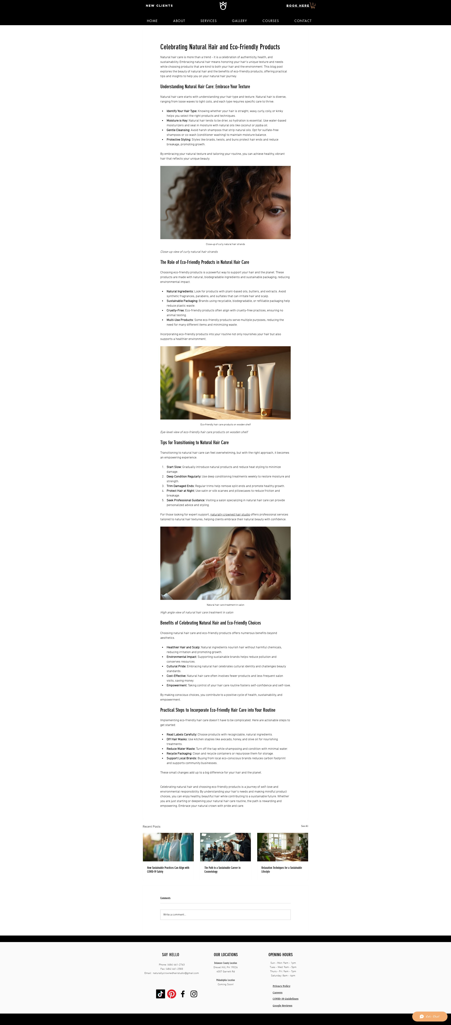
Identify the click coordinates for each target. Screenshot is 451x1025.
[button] (313, 5)
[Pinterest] (171, 993)
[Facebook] (182, 993)
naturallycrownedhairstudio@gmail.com (176, 973)
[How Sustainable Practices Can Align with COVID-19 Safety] (168, 847)
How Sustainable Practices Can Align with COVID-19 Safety (168, 870)
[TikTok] (160, 993)
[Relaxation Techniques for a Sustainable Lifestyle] (282, 847)
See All (304, 826)
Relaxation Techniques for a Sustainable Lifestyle (281, 870)
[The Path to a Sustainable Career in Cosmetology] (225, 847)
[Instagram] (193, 993)
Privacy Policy (281, 986)
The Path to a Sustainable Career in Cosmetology (222, 870)
